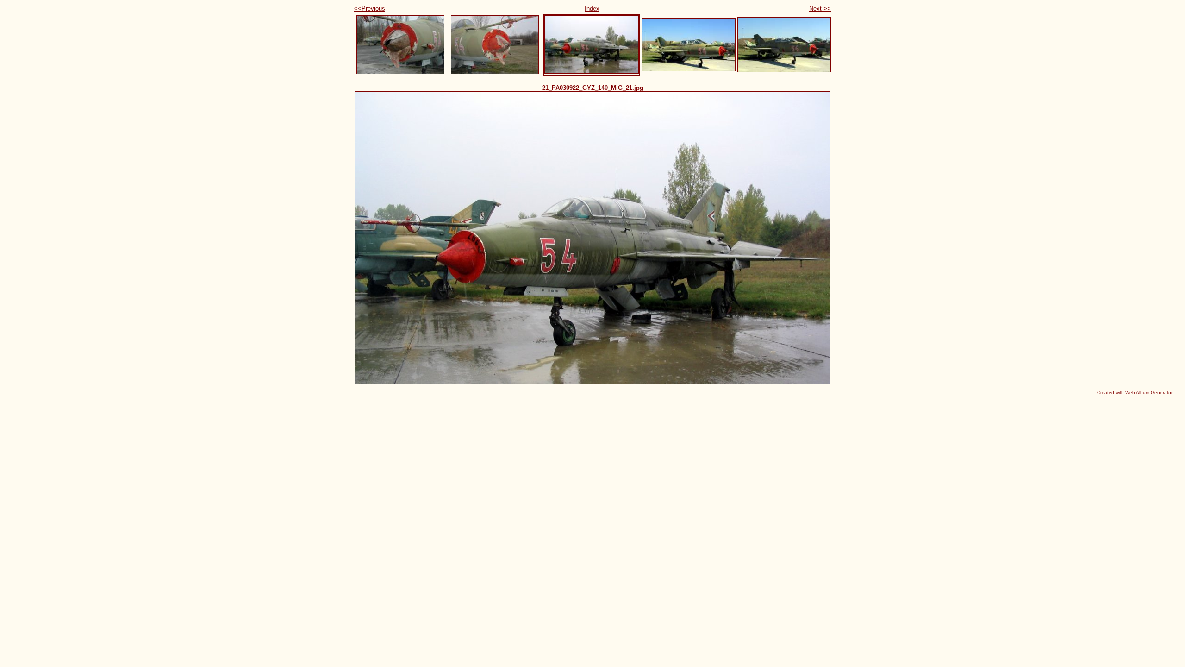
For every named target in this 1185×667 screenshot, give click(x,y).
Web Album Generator (1149, 392)
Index (592, 8)
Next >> (820, 8)
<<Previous (369, 8)
